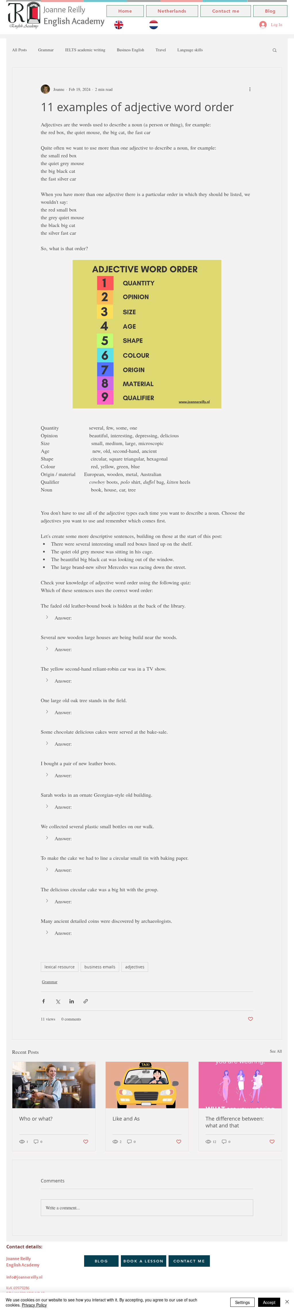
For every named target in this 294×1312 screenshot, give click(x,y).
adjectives (134, 967)
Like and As (126, 1118)
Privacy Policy (34, 1305)
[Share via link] (85, 1001)
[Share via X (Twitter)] (57, 1001)
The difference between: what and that (235, 1122)
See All (276, 1051)
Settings (242, 1302)
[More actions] (249, 89)
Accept (269, 1302)
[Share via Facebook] (43, 1001)
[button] (274, 50)
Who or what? (36, 1118)
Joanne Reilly (65, 9)
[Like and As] (147, 1085)
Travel (161, 49)
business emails (99, 967)
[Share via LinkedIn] (71, 1001)
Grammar (46, 49)
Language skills (190, 49)
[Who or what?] (53, 1085)
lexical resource (60, 967)
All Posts (19, 49)
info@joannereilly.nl (24, 1277)
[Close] (287, 1302)
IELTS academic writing (85, 49)
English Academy (74, 21)
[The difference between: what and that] (240, 1085)
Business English (130, 49)
